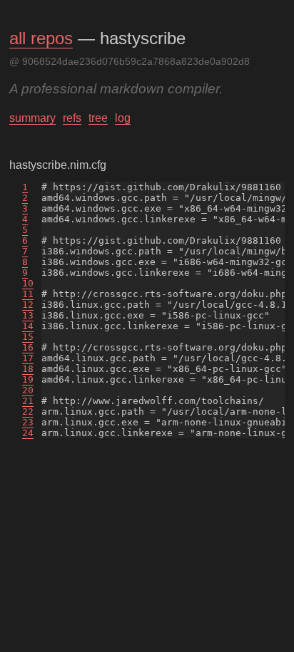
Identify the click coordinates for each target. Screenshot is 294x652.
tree (98, 118)
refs (72, 118)
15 (28, 336)
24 (28, 433)
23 (28, 422)
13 (28, 315)
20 (28, 390)
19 (28, 379)
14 (28, 326)
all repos (41, 38)
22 (28, 411)
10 (28, 283)
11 (28, 294)
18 (28, 368)
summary (32, 118)
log (123, 118)
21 (28, 400)
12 (28, 304)
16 (28, 347)
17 (28, 358)
